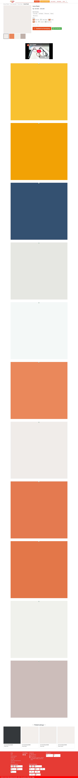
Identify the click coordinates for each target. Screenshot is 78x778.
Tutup (33, 777)
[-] (23, 755)
